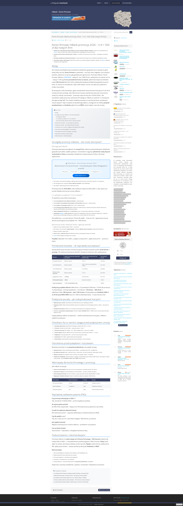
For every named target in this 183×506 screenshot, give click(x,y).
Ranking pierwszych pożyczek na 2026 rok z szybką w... (122, 291)
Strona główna (55, 32)
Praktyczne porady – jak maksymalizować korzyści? (67, 125)
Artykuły (62, 32)
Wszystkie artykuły (104, 490)
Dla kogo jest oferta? (61, 116)
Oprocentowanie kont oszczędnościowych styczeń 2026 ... (121, 114)
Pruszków (122, 90)
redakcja (53, 500)
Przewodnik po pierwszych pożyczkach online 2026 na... (120, 281)
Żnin (121, 99)
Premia (55, 235)
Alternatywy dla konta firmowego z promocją (65, 131)
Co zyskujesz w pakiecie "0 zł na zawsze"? (66, 118)
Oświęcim (122, 64)
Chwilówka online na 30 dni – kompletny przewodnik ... (121, 120)
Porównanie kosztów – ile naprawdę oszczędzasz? (67, 123)
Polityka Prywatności (99, 504)
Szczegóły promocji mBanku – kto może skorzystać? (67, 114)
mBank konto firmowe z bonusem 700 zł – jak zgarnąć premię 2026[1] (70, 475)
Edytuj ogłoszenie (127, 3)
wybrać (103, 60)
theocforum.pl (125, 498)
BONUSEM (67, 77)
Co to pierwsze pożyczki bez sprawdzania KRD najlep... (120, 322)
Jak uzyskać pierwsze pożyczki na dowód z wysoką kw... (122, 311)
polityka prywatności (56, 501)
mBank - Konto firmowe (71, 32)
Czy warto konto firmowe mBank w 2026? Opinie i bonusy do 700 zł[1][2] (71, 482)
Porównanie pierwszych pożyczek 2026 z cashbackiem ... (122, 315)
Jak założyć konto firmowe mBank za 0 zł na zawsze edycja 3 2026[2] (70, 477)
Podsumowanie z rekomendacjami (63, 136)
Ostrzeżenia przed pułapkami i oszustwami (65, 129)
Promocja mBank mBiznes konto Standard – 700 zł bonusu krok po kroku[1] (72, 479)
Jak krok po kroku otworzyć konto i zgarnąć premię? (68, 120)
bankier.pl (74, 500)
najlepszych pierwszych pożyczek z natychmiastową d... (122, 308)
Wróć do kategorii (58, 490)
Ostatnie (124, 38)
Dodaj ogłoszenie (115, 3)
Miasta (106, 3)
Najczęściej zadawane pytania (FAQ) (63, 133)
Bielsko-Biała (122, 68)
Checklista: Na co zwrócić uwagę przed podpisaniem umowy (69, 127)
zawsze (55, 52)
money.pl (80, 500)
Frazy (116, 40)
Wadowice (116, 54)
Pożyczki (60, 3)
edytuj (63, 501)
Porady (99, 3)
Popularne (117, 38)
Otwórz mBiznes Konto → (81, 175)
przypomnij (127, 264)
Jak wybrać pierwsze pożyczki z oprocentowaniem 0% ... (121, 294)
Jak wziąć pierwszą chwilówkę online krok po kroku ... (122, 108)
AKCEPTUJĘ (179, 504)
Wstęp (56, 112)
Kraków (115, 60)
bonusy (61, 213)
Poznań (121, 94)
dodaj (129, 262)
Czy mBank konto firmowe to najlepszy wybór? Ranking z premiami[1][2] (71, 473)
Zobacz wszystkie (123, 325)
